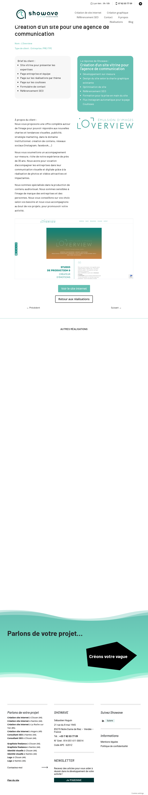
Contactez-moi (14, 767)
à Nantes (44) (24, 721)
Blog (130, 21)
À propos (123, 17)
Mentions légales (109, 742)
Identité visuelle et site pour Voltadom (40, 502)
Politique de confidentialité (114, 746)
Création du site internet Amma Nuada (40, 591)
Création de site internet (88, 12)
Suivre (110, 720)
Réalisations (116, 21)
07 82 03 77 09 (125, 3)
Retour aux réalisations (74, 299)
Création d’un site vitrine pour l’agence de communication (104, 67)
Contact (108, 17)
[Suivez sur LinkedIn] (140, 3)
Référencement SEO (87, 17)
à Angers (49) (24, 731)
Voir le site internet (74, 288)
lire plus (22, 418)
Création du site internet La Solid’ (37, 413)
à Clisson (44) (24, 717)
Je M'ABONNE (74, 780)
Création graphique (117, 12)
